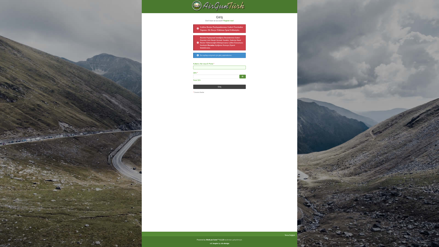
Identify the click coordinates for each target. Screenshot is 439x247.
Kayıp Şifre (197, 80)
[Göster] (242, 76)
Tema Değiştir (290, 235)
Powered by (210, 240)
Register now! (228, 21)
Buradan (211, 45)
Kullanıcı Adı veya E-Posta (203, 64)
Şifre (195, 73)
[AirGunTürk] (219, 6)
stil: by (219, 243)
